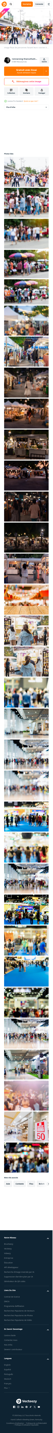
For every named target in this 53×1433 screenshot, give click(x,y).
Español (7, 1374)
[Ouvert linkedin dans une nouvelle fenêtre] (21, 1412)
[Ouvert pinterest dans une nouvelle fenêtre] (26, 1412)
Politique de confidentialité (35, 1428)
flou (31, 1182)
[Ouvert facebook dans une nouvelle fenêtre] (13, 1412)
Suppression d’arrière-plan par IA (18, 1278)
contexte (20, 1182)
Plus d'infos (10, 106)
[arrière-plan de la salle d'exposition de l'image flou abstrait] (26, 722)
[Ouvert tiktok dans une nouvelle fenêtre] (30, 1412)
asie (8, 1182)
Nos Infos (8, 1349)
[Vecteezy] (4, 4)
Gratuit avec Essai (26, 71)
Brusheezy (8, 1242)
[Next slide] (43, 1182)
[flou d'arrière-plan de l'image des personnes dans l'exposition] (26, 691)
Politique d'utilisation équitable (25, 1430)
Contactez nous (10, 1345)
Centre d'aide (10, 1340)
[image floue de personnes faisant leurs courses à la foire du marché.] (26, 170)
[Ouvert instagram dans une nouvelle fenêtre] (17, 1412)
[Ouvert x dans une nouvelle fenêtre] (34, 1412)
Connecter (39, 4)
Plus (6, 1393)
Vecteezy (8, 1247)
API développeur (11, 1266)
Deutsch (7, 1384)
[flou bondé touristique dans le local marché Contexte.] (26, 1094)
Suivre (44, 62)
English (7, 1370)
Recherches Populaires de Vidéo (18, 1325)
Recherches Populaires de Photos (18, 1320)
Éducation (8, 1261)
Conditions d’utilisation (14, 1428)
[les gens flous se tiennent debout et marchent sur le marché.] (26, 201)
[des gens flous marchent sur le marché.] (26, 232)
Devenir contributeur (13, 1354)
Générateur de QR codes (14, 1283)
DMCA (6, 1303)
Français (7, 1388)
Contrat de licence (12, 1298)
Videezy (7, 1252)
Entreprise (8, 1256)
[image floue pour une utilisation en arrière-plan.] (26, 1125)
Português (8, 1379)
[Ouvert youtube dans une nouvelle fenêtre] (38, 1412)
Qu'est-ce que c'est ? (31, 101)
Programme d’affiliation (14, 1308)
